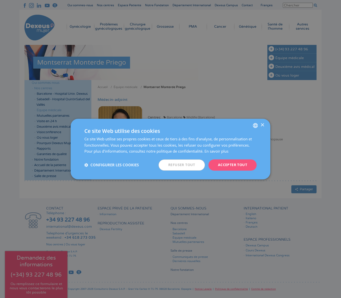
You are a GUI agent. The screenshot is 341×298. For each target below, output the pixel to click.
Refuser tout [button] (181, 164)
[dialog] (170, 149)
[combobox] (255, 125)
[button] (111, 165)
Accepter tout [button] (232, 164)
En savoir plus (216, 151)
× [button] (262, 125)
